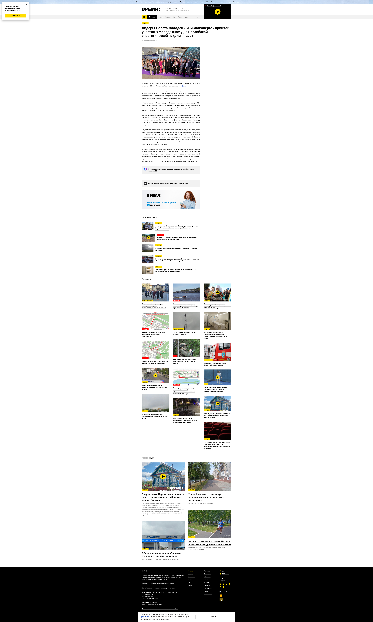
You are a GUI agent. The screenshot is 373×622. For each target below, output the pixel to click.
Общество (145, 23)
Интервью (191, 577)
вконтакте (220, 584)
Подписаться (15, 15)
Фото (190, 580)
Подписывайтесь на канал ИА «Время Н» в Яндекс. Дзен (168, 183)
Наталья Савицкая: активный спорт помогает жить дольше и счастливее (209, 541)
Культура (207, 582)
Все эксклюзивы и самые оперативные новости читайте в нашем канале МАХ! (171, 170)
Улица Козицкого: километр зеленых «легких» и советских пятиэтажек (206, 495)
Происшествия (208, 588)
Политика (207, 571)
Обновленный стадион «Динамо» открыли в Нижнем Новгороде (161, 552)
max (223, 587)
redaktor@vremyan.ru (152, 598)
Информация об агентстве (149, 602)
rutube (220, 587)
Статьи (190, 574)
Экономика (207, 574)
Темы (190, 582)
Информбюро (184, 86)
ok (229, 584)
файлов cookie (146, 617)
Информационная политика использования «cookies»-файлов (160, 609)
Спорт (206, 580)
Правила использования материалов (152, 604)
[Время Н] (151, 9)
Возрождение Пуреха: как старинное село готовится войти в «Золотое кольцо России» (163, 495)
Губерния (207, 585)
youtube (223, 584)
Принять (214, 617)
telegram (226, 584)
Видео (190, 585)
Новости (191, 571)
